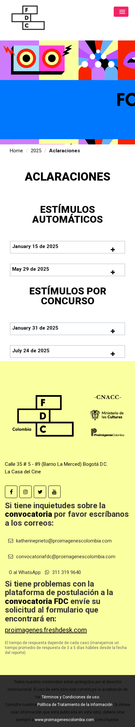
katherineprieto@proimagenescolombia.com (63, 541)
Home (16, 151)
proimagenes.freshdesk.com (46, 630)
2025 (36, 151)
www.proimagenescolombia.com (64, 719)
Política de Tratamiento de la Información (74, 704)
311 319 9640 (66, 572)
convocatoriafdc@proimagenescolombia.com (65, 557)
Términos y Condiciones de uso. (71, 697)
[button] (121, 12)
